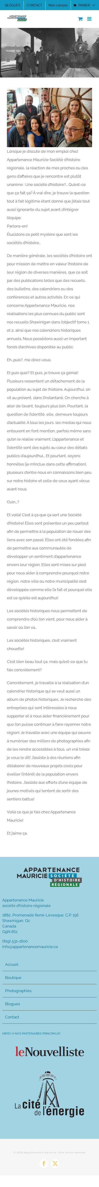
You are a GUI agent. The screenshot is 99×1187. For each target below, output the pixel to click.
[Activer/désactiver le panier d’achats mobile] (80, 18)
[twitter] (55, 1163)
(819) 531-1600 (15, 941)
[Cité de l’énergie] (49, 1073)
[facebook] (43, 1163)
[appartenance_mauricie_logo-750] (49, 868)
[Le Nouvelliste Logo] (49, 1048)
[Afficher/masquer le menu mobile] (89, 18)
